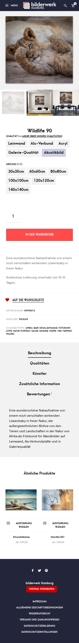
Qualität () (34, 136)
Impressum (40, 601)
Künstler (40, 374)
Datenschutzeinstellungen (39, 632)
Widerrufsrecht (39, 613)
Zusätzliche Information (39, 384)
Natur (16, 331)
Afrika (29, 328)
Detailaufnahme (49, 328)
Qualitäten (39, 363)
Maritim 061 (58, 537)
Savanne (43, 331)
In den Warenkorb (39, 234)
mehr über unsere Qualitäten (41, 136)
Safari (34, 331)
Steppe (52, 331)
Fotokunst (64, 328)
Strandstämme (21, 537)
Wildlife (23, 319)
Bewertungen (39, 394)
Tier (59, 331)
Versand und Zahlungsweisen (39, 619)
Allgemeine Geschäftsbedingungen (39, 607)
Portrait (25, 331)
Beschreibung (39, 353)
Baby (36, 328)
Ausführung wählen (24, 525)
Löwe (9, 331)
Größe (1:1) (14, 164)
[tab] (39, 353)
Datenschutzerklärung (39, 625)
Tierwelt (67, 331)
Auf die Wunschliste (28, 300)
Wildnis (10, 334)
